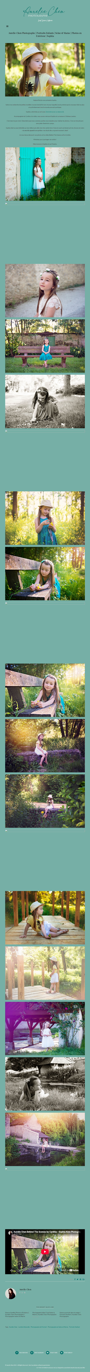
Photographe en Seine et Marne (58, 1327)
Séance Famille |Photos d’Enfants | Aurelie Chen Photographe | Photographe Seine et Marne (17, 1314)
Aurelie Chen (25, 1289)
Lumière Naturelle (24, 1327)
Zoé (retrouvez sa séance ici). (55, 112)
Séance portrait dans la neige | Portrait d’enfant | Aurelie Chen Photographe (70, 1314)
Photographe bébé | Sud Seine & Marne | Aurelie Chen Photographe (44, 1313)
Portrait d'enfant (74, 1327)
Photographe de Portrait (39, 1327)
